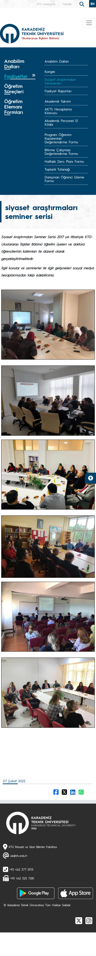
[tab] (19, 63)
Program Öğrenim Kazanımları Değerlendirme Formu (61, 138)
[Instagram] (88, 920)
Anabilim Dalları (57, 61)
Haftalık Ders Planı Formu (64, 161)
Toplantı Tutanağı (57, 169)
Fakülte (67, 4)
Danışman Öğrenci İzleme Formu (64, 179)
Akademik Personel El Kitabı (61, 122)
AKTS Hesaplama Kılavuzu (58, 111)
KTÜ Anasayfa (46, 4)
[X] (78, 920)
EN (93, 4)
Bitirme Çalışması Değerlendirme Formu (61, 152)
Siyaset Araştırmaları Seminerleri (60, 81)
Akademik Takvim (58, 101)
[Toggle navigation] (89, 23)
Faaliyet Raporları (58, 91)
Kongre (50, 71)
